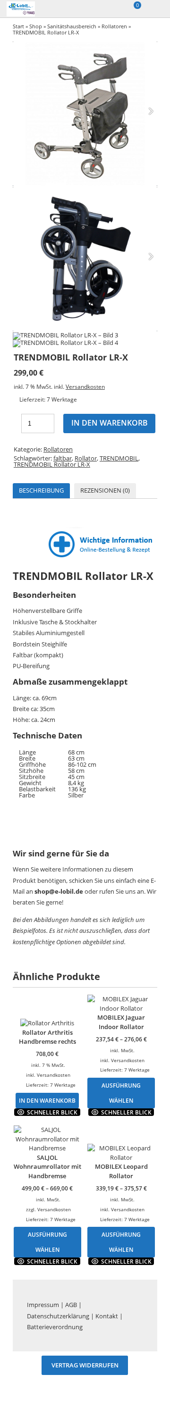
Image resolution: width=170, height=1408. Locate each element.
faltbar (62, 458)
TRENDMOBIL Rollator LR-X (52, 464)
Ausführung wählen (121, 1092)
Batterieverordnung (55, 1327)
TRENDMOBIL (119, 458)
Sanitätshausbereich (71, 26)
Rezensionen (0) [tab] (105, 490)
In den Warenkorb (109, 423)
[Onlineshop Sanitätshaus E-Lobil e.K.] (32, 9)
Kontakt (106, 1316)
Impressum (43, 1304)
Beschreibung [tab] (41, 490)
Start (18, 26)
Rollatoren (114, 26)
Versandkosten (85, 386)
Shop (35, 26)
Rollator (86, 458)
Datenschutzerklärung (58, 1316)
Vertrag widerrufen (85, 1365)
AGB (71, 1304)
